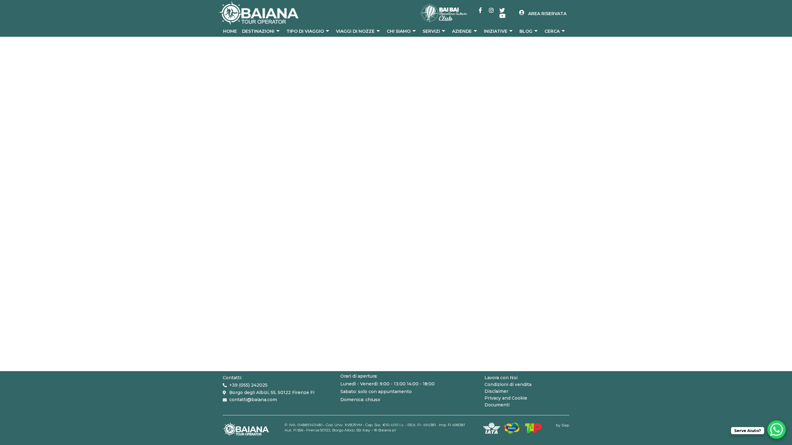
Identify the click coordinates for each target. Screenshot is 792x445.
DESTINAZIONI (258, 31)
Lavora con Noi (501, 377)
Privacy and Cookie (505, 398)
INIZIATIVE (495, 31)
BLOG (525, 31)
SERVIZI (431, 31)
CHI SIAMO (399, 31)
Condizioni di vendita (508, 384)
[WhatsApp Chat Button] (776, 429)
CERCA (552, 31)
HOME (230, 31)
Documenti (497, 405)
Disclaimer (496, 391)
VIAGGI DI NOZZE (355, 31)
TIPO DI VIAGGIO (305, 31)
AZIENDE (462, 31)
